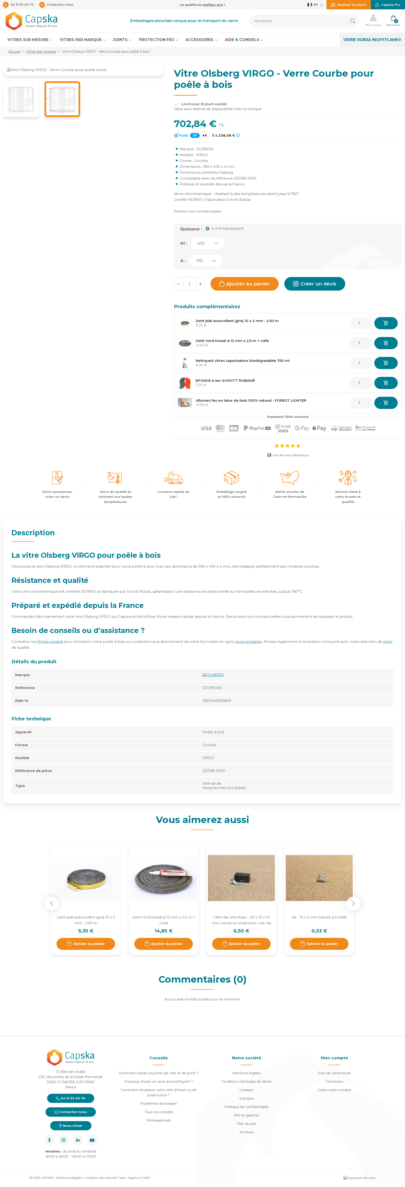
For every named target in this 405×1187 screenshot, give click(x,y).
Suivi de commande (334, 1073)
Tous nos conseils (159, 1112)
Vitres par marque (81, 39)
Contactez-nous (72, 1112)
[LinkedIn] (78, 1140)
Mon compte (334, 1058)
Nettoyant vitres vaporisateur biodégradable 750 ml (242, 360)
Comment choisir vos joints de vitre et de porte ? (159, 1073)
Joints (121, 39)
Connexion (334, 1081)
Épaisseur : (191, 229)
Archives (246, 1132)
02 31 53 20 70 (72, 1098)
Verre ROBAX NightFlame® (372, 39)
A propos (246, 1098)
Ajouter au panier (248, 284)
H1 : (183, 243)
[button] (373, 21)
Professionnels (159, 1120)
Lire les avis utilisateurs (291, 455)
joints (387, 641)
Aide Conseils (242, 39)
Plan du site (246, 1124)
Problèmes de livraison (158, 1103)
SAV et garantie (246, 1115)
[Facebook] (49, 1140)
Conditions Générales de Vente (246, 1081)
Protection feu (157, 39)
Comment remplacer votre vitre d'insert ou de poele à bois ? (158, 1092)
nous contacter (248, 641)
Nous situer (72, 1125)
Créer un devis (318, 284)
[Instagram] (63, 1140)
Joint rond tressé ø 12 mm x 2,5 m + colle (232, 340)
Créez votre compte (334, 1090)
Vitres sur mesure (28, 39)
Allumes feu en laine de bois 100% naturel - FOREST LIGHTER (251, 400)
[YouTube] (92, 1140)
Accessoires (199, 39)
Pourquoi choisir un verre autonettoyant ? (158, 1081)
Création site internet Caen (106, 1178)
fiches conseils (50, 641)
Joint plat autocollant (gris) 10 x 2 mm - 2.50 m (237, 320)
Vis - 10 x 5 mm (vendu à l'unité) (319, 917)
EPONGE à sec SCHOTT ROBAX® (225, 380)
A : (182, 260)
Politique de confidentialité (247, 1107)
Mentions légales (246, 1073)
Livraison (247, 1090)
